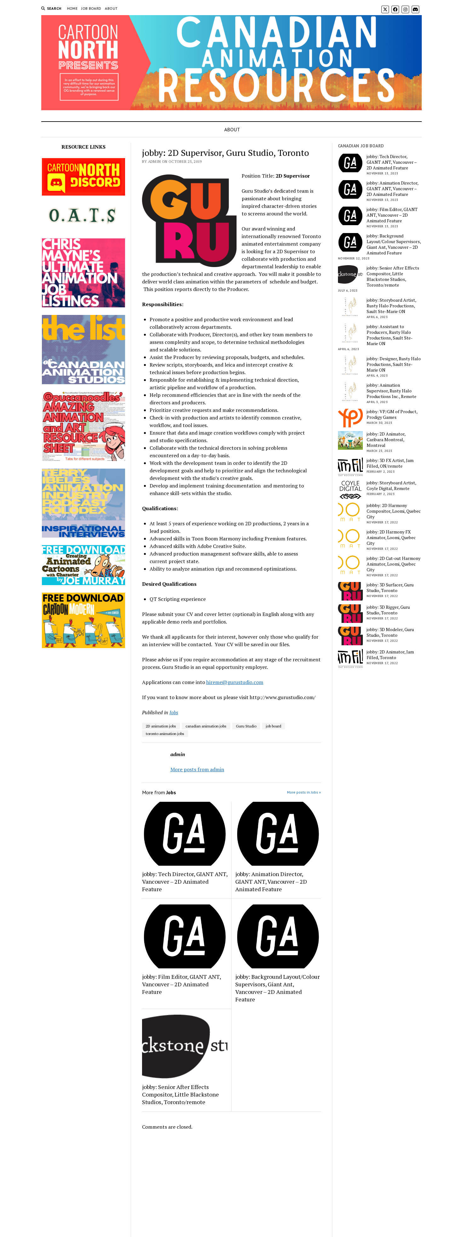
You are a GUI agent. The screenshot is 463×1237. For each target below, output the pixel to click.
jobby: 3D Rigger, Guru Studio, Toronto (388, 610)
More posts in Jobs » (304, 792)
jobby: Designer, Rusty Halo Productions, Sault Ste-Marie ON (394, 364)
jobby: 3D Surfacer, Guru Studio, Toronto (390, 587)
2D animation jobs (161, 726)
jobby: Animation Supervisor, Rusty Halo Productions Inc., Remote (391, 390)
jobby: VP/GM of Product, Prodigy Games (392, 414)
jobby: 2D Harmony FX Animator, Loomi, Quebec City (391, 537)
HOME (72, 8)
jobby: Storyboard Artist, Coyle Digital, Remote (391, 485)
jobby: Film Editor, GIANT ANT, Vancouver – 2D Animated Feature (181, 984)
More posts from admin (197, 769)
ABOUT (111, 8)
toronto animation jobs (165, 733)
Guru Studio (246, 726)
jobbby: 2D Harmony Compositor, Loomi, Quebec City (394, 511)
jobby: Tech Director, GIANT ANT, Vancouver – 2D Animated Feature (184, 881)
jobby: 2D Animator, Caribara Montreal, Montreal (386, 439)
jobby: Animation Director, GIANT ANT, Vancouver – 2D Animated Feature (271, 881)
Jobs (173, 712)
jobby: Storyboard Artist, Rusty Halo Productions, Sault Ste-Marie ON (391, 305)
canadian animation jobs (206, 726)
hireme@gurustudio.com (234, 682)
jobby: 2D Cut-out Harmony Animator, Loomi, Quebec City (393, 564)
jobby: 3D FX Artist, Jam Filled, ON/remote (390, 463)
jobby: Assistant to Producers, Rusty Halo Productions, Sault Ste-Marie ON (390, 335)
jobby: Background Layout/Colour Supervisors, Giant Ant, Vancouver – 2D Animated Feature (277, 988)
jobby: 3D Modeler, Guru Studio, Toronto (390, 632)
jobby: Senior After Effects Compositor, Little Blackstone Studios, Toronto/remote (180, 1094)
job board (273, 726)
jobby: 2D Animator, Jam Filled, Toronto (390, 654)
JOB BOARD (91, 8)
